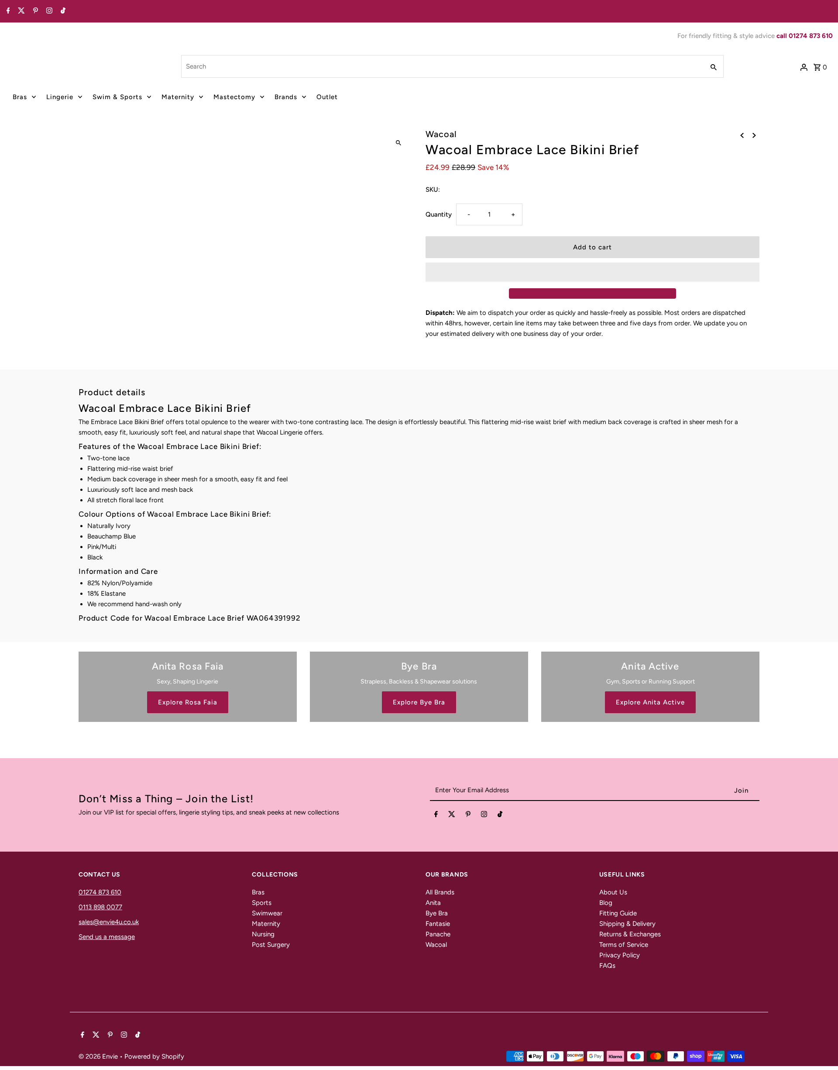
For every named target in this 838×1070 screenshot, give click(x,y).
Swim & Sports (117, 97)
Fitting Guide (618, 913)
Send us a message (107, 937)
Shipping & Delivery (627, 924)
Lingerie (59, 97)
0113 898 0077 (100, 907)
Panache (438, 934)
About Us (613, 892)
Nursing (263, 934)
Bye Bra (437, 913)
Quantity (439, 214)
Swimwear (267, 913)
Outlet (327, 97)
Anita (433, 903)
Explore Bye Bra (419, 702)
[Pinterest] (34, 11)
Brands (286, 97)
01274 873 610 (100, 892)
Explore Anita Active (650, 702)
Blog (605, 903)
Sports (261, 903)
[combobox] (442, 66)
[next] (754, 135)
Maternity (177, 97)
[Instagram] (48, 11)
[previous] (742, 135)
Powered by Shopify (154, 1056)
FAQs (607, 966)
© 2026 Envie (99, 1056)
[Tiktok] (61, 11)
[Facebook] (7, 11)
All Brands (440, 892)
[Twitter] (20, 11)
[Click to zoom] (398, 143)
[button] (592, 272)
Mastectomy (234, 97)
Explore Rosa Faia (187, 702)
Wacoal (436, 945)
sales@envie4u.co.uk (109, 922)
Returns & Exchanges (630, 934)
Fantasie (438, 924)
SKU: (433, 189)
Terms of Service (623, 945)
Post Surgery (271, 945)
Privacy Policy (619, 955)
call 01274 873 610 (804, 36)
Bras (20, 97)
